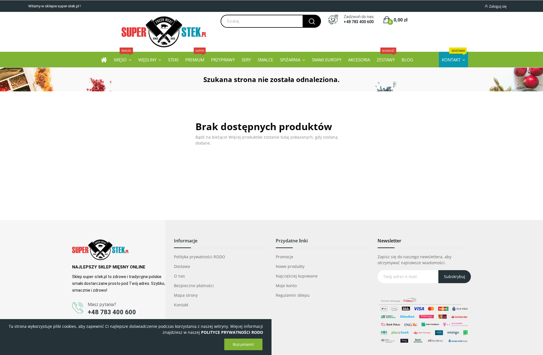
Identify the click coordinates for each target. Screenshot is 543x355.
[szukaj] (312, 21)
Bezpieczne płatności (194, 285)
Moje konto (286, 285)
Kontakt (181, 304)
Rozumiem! (243, 344)
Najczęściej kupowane (297, 276)
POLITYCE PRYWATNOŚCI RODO (232, 332)
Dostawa (182, 266)
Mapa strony (186, 295)
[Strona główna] (104, 59)
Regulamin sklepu (293, 295)
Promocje (284, 256)
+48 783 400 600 (359, 22)
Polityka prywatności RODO (199, 256)
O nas (179, 276)
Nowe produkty (290, 266)
